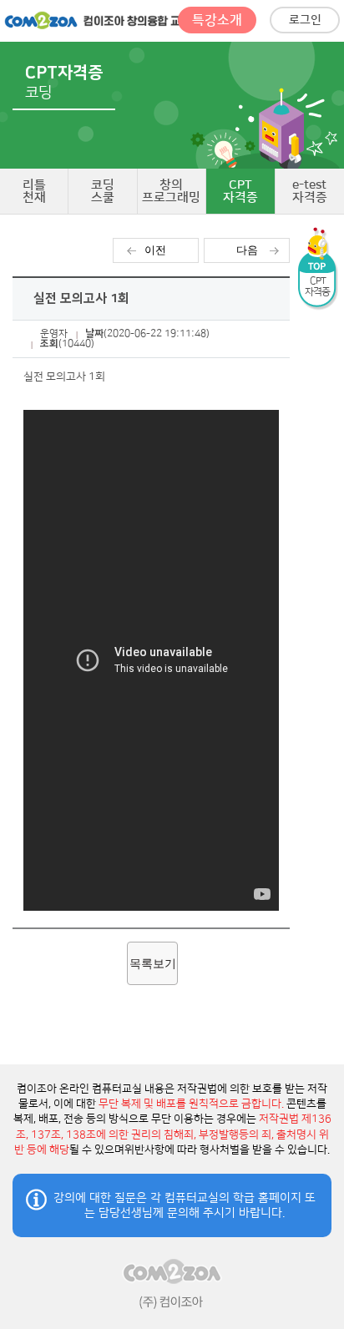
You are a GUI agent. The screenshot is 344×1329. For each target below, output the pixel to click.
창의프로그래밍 (171, 191)
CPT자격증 (240, 191)
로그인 (305, 20)
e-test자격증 (309, 191)
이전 (155, 250)
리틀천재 (34, 191)
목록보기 (152, 963)
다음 (247, 250)
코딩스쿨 (102, 191)
